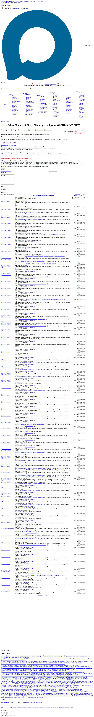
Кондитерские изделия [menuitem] (56, 101)
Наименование (4, 172)
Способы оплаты (5, 702)
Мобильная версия (17, 8)
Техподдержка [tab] (33, 88)
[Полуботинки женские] (7, 528)
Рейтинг (43, 195)
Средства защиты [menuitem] (68, 98)
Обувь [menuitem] (13, 107)
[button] (16, 205)
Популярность (50, 195)
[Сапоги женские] (5, 550)
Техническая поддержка (29, 702)
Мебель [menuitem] (55, 96)
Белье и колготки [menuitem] (14, 105)
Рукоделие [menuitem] (81, 95)
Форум (71, 707)
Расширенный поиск (6, 171)
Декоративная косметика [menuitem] (69, 100)
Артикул (3, 181)
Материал (3, 189)
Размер (2, 183)
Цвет (2, 186)
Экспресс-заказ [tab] (4, 88)
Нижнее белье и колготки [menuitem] (29, 109)
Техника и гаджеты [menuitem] (55, 110)
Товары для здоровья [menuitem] (69, 109)
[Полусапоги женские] (7, 543)
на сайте (32, 136)
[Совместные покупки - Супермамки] (10, 2)
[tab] (43, 145)
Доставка (25, 8)
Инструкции (48, 130)
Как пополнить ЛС (88, 45)
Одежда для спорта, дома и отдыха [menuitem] (30, 102)
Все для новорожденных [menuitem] (16, 103)
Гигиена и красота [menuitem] (68, 107)
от (4, 175)
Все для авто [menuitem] (81, 105)
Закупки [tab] (17, 88)
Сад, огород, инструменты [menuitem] (56, 113)
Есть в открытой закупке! (38, 212)
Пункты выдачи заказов (45, 707)
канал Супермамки (50, 84)
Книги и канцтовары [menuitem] (82, 93)
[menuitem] (5, 104)
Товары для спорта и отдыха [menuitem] (82, 102)
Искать (8, 5)
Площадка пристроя (64, 707)
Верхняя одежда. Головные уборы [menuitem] (14, 97)
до (1, 178)
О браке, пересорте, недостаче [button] (8, 145)
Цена (2, 175)
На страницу (77, 194)
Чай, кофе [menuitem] (55, 103)
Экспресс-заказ (55, 707)
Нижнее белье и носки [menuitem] (43, 107)
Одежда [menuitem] (28, 99)
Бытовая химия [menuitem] (55, 105)
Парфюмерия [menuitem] (69, 105)
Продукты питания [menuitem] (55, 107)
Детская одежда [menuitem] (16, 101)
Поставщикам (38, 702)
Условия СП (40, 130)
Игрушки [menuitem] (14, 109)
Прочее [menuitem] (81, 113)
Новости (14, 707)
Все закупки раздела (15, 113)
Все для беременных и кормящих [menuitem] (29, 106)
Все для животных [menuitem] (81, 107)
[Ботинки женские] (6, 201)
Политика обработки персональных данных (28, 707)
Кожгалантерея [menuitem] (30, 113)
